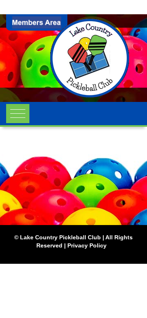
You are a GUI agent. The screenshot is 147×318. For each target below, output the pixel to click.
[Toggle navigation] (17, 113)
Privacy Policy (87, 245)
